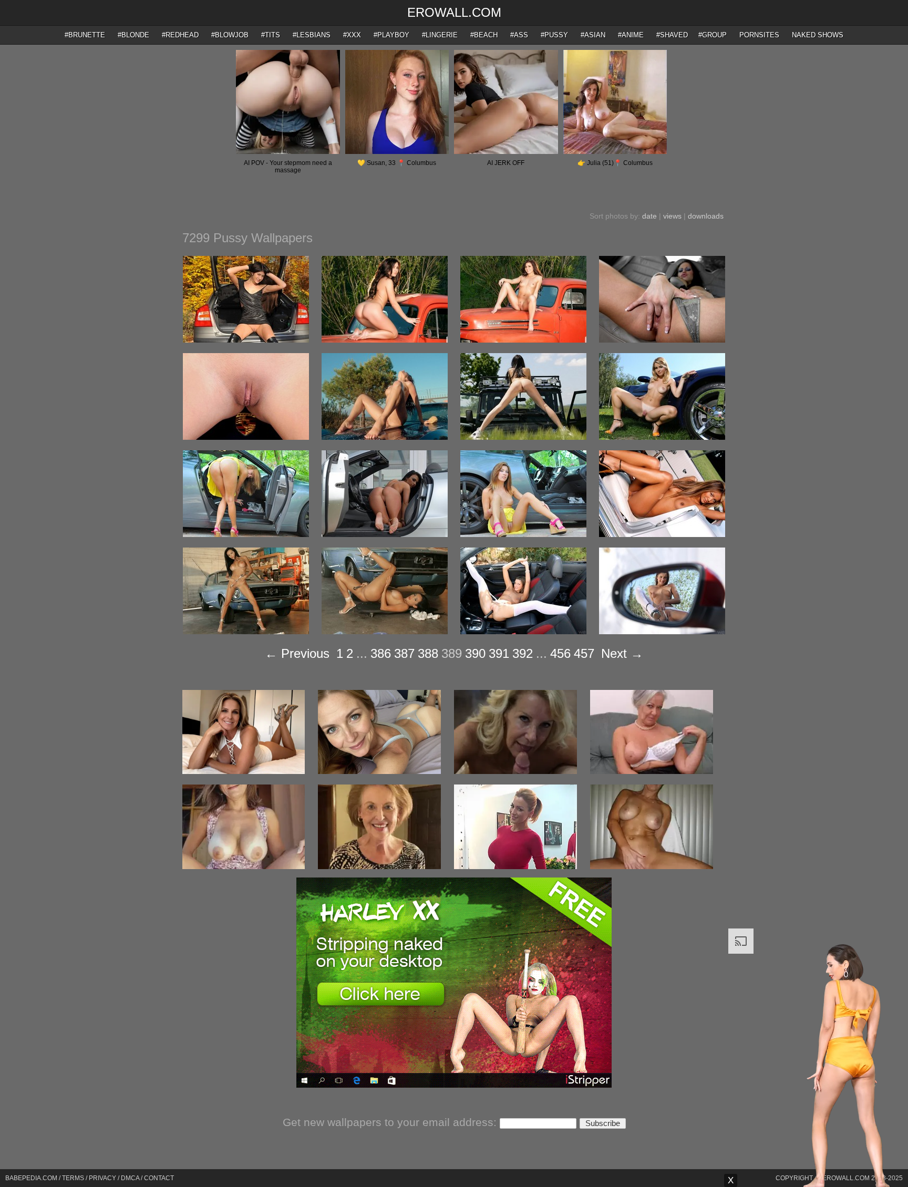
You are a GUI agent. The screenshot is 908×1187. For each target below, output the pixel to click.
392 (522, 653)
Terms (73, 1178)
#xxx (352, 35)
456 (560, 653)
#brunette (85, 35)
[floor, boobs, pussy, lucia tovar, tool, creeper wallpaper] (385, 631)
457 (584, 653)
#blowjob (230, 35)
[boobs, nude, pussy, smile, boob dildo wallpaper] (523, 631)
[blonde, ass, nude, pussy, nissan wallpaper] (246, 534)
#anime (631, 35)
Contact (159, 1178)
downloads (706, 216)
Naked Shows (817, 35)
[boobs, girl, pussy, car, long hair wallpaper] (662, 534)
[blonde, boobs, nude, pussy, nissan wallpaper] (523, 534)
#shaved (672, 35)
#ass (519, 35)
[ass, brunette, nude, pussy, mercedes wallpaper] (385, 534)
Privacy (102, 1178)
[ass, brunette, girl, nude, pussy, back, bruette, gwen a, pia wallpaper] (523, 437)
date (649, 216)
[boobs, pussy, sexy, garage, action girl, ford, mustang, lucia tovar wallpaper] (246, 631)
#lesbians (312, 35)
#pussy (554, 35)
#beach (484, 35)
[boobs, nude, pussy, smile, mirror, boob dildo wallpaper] (662, 631)
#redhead (180, 35)
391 (499, 653)
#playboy (391, 35)
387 (404, 653)
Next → (622, 653)
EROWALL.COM (454, 12)
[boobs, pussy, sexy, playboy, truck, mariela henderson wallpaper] (523, 340)
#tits (270, 35)
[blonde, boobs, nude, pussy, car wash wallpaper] (385, 437)
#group (712, 35)
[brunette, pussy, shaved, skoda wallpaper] (246, 340)
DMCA (130, 1178)
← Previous (297, 653)
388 (428, 653)
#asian (593, 35)
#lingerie (440, 35)
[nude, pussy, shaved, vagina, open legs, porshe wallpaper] (246, 437)
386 (380, 653)
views (672, 216)
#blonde (133, 35)
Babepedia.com (31, 1178)
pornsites (759, 35)
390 (475, 653)
